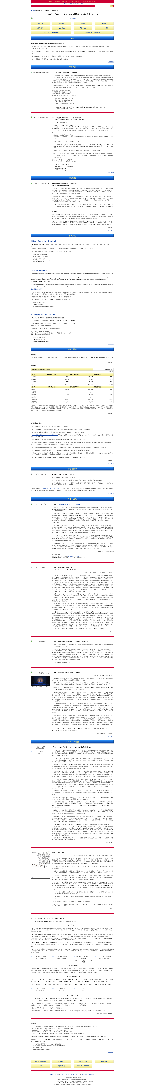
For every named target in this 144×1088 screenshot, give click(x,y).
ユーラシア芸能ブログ (73, 556)
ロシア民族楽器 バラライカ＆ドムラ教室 (43, 314)
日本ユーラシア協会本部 (82, 1066)
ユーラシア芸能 (83, 1061)
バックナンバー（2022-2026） (51, 32)
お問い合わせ (84, 1074)
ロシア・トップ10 (69, 504)
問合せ (92, 1)
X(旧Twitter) (61, 1066)
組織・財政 (40, 28)
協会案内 (57, 1)
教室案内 (104, 23)
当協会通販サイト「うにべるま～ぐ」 (52, 488)
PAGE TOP (111, 62)
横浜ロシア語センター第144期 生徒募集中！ (44, 241)
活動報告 (83, 23)
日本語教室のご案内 (37, 289)
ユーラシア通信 (104, 28)
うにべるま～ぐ (62, 1061)
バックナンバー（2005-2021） (93, 32)
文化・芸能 (83, 28)
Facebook (104, 1061)
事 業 (77, 1)
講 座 (71, 1)
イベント (64, 1)
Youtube (40, 1066)
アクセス (84, 1)
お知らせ (40, 23)
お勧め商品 (62, 28)
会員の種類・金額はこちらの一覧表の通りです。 (45, 435)
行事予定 (61, 23)
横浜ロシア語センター (40, 1061)
